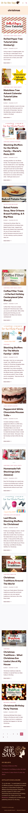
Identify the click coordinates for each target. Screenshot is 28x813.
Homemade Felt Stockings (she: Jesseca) (12, 471)
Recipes (6, 204)
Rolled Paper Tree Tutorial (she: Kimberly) (13, 42)
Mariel (6, 48)
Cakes (5, 406)
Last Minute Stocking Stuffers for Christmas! (13, 521)
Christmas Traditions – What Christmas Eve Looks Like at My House (13, 658)
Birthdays (6, 702)
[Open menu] (22, 3)
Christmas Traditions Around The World (13, 580)
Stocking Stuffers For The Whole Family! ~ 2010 (13, 350)
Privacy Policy (21, 810)
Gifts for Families (15, 515)
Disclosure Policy (9, 810)
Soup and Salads (13, 204)
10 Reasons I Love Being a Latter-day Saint (14, 769)
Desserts (10, 406)
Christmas (6, 35)
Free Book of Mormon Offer (9, 766)
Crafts (20, 35)
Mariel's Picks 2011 (15, 141)
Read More (7, 63)
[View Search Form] (26, 3)
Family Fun (13, 574)
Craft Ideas (13, 35)
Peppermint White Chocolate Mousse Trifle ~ (14, 412)
